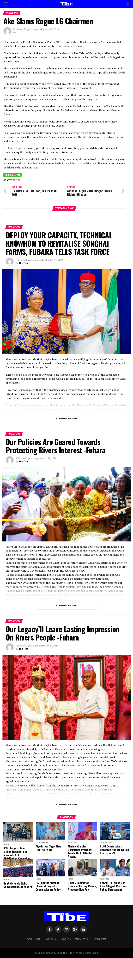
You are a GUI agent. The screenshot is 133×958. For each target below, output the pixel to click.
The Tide (23, 263)
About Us (66, 938)
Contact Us (52, 938)
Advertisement (34, 938)
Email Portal (99, 938)
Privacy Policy (82, 938)
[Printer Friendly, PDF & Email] (12, 174)
